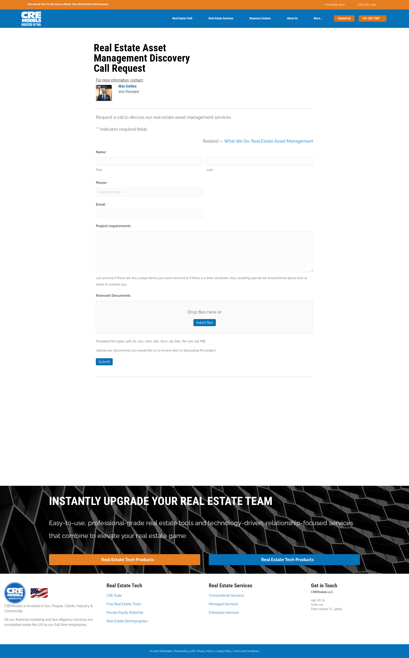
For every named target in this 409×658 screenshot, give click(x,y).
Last (210, 170)
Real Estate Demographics (127, 621)
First (99, 170)
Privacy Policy (205, 651)
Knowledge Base (335, 4)
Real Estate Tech (182, 18)
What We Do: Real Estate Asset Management (268, 141)
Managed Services (223, 604)
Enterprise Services (224, 613)
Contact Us (344, 18)
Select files (204, 323)
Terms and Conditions (246, 651)
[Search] (161, 19)
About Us (292, 18)
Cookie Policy (224, 651)
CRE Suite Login (366, 4)
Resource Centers (260, 18)
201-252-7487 (371, 18)
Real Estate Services (221, 18)
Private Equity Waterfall (125, 613)
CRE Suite (114, 595)
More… (318, 18)
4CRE (192, 651)
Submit (104, 362)
